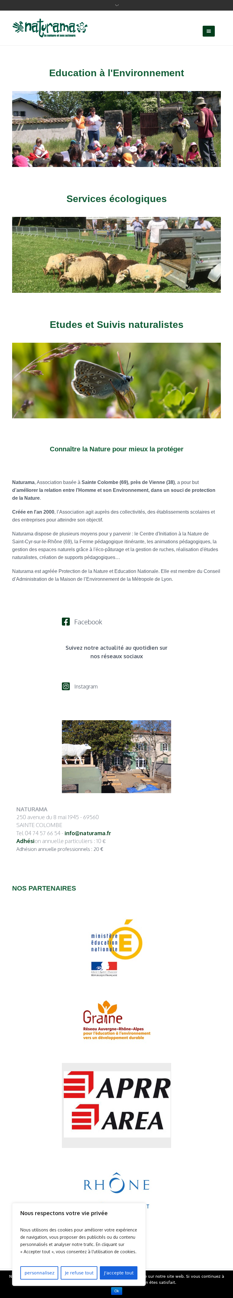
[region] (79, 1244)
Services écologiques (116, 198)
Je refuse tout (79, 1272)
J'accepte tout (118, 1272)
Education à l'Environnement (116, 72)
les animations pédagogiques (178, 541)
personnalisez (39, 1272)
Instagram (86, 686)
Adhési (25, 840)
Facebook (88, 621)
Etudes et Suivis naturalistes (117, 324)
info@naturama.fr (88, 832)
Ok (116, 1291)
